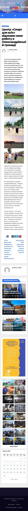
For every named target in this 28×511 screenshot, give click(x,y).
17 (4, 469)
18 (7, 469)
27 (14, 472)
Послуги (20, 507)
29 (21, 472)
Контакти (18, 504)
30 (24, 472)
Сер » (16, 479)
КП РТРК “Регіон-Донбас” (11, 507)
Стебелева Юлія (18, 295)
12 (11, 465)
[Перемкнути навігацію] (15, 15)
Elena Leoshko (13, 49)
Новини (4, 26)
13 (14, 465)
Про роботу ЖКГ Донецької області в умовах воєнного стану (20, 246)
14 (17, 465)
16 (24, 465)
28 (17, 472)
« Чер (12, 479)
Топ (7, 26)
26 (11, 472)
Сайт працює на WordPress (10, 498)
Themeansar (14, 500)
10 (4, 465)
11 (7, 465)
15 (21, 465)
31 (4, 476)
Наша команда (11, 504)
